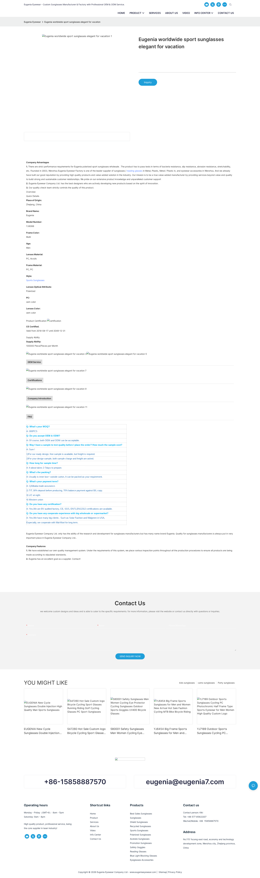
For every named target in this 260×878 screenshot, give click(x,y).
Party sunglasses (226, 682)
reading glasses (134, 170)
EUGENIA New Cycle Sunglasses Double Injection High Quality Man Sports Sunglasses (41, 731)
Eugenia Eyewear (32, 22)
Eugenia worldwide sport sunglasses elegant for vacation (72, 22)
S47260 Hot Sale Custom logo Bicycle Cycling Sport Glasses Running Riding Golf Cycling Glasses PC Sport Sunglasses (86, 731)
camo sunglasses (206, 682)
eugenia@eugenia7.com (185, 782)
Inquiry (148, 82)
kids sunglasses (187, 682)
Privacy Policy (175, 872)
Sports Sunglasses (35, 280)
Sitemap (162, 872)
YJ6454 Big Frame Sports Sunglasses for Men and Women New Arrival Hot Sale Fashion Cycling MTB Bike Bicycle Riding (172, 731)
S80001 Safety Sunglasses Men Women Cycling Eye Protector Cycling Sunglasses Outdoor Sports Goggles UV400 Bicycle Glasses (129, 731)
